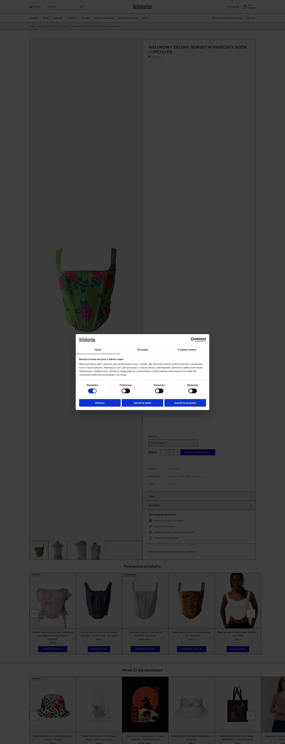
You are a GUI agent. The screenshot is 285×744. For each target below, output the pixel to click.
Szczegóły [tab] (142, 349)
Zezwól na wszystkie (185, 402)
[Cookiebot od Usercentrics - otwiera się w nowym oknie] (193, 340)
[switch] (144, 391)
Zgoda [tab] (98, 349)
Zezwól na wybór (142, 402)
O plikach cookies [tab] (187, 349)
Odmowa (99, 402)
